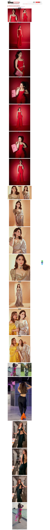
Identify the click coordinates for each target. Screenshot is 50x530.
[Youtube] (36, 2)
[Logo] (14, 2)
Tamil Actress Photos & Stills (15, 6)
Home (8, 6)
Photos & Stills (11, 6)
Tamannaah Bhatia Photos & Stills (22, 6)
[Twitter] (35, 2)
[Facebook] (33, 2)
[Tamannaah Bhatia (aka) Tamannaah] (19, 76)
